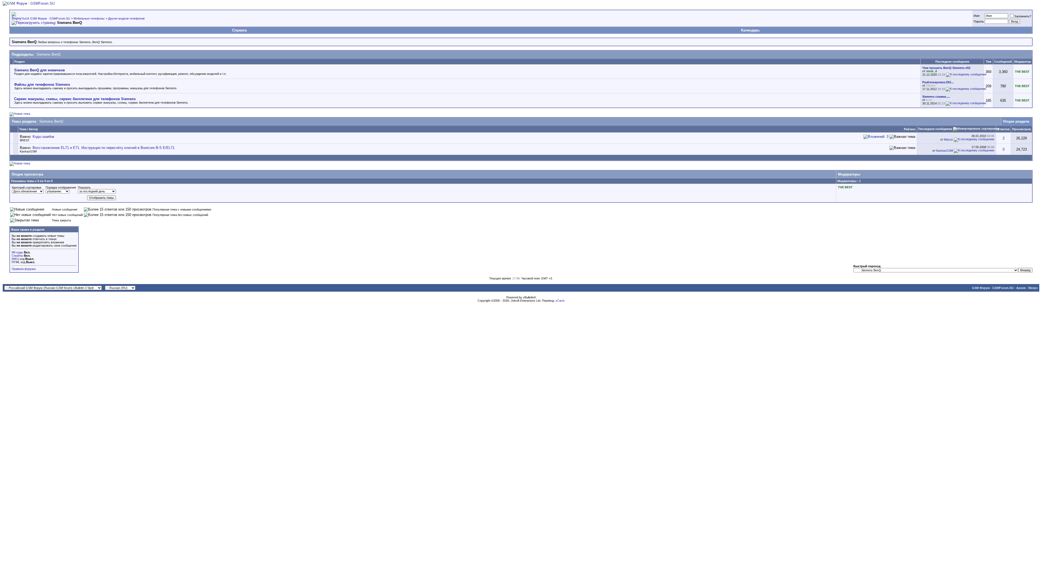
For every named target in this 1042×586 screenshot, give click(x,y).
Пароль (979, 21)
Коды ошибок (43, 137)
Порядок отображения (61, 187)
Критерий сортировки (26, 187)
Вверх (1033, 287)
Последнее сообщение (935, 128)
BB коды (17, 252)
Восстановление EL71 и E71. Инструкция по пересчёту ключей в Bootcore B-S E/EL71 (103, 148)
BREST (25, 140)
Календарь (750, 30)
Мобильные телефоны (89, 18)
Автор (33, 129)
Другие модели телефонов (126, 18)
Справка (239, 30)
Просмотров (1021, 129)
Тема (22, 129)
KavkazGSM (28, 151)
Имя (977, 15)
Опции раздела (1016, 121)
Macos (948, 139)
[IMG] (15, 258)
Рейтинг (910, 129)
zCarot (559, 300)
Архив (1021, 287)
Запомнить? (1022, 16)
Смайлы (17, 255)
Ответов (1003, 129)
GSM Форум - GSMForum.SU (50, 18)
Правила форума (24, 268)
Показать (84, 187)
